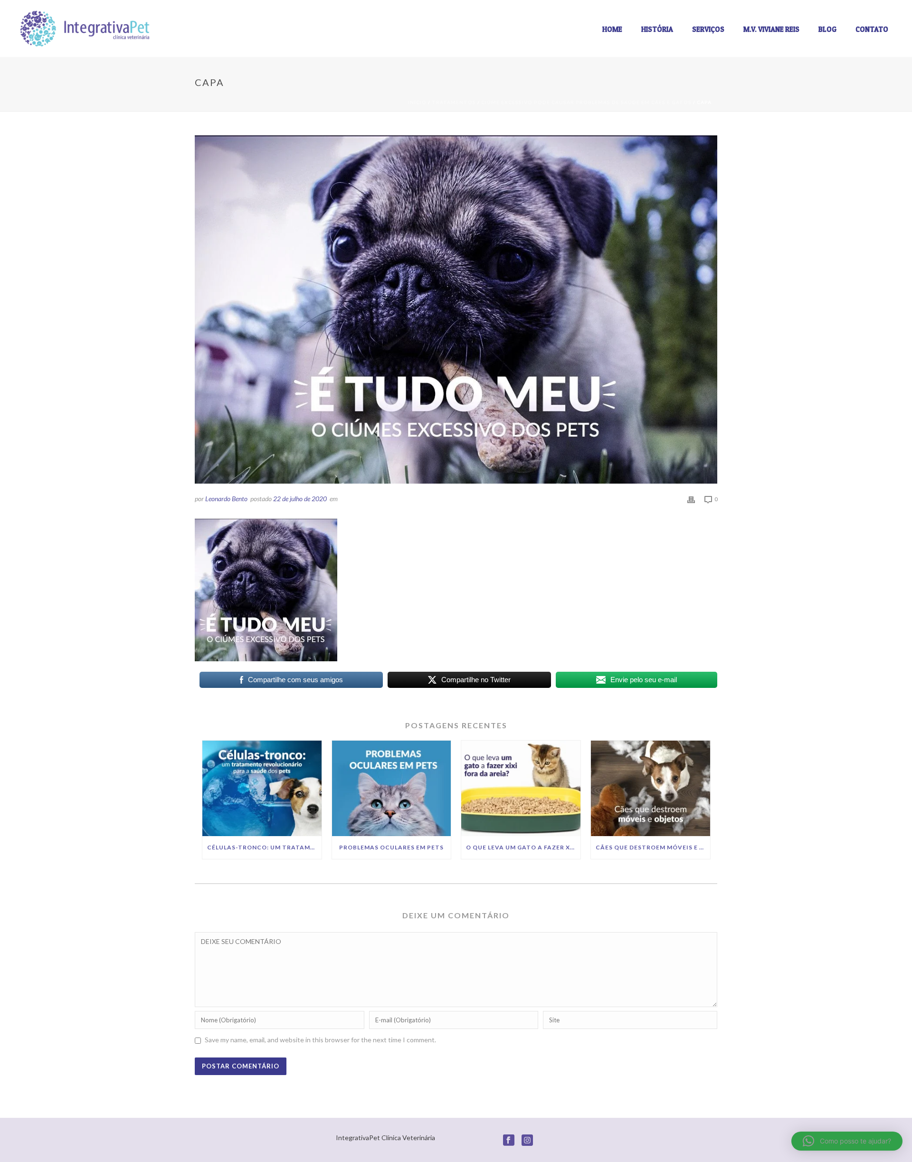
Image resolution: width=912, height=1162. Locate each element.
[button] (846, 1141)
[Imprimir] (691, 498)
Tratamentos (454, 102)
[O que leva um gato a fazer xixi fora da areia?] (520, 788)
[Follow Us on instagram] (527, 1140)
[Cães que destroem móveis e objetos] (650, 788)
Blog (827, 29)
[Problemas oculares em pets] (391, 788)
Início (417, 102)
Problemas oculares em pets (391, 847)
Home (612, 29)
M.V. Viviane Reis (771, 29)
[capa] (456, 309)
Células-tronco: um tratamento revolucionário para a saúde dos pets (264, 847)
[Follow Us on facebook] (508, 1140)
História (657, 29)
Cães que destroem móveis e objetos (653, 847)
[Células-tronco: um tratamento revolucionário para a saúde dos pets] (262, 788)
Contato (871, 29)
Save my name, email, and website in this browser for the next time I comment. (320, 1040)
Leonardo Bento (226, 499)
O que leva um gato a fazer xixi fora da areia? (523, 847)
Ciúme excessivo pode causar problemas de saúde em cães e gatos (586, 102)
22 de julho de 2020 (300, 499)
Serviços (708, 29)
